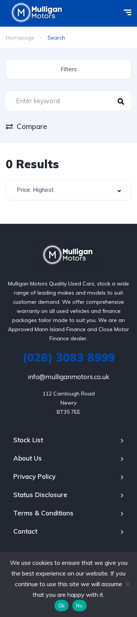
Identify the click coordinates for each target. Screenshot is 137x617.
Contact (25, 531)
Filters (69, 69)
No (79, 606)
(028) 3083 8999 (68, 357)
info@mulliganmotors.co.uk (68, 377)
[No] (127, 584)
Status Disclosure (40, 495)
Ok (61, 606)
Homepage (20, 37)
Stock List (28, 440)
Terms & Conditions (43, 513)
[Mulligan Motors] (68, 255)
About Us (27, 458)
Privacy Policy (34, 476)
